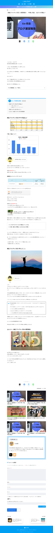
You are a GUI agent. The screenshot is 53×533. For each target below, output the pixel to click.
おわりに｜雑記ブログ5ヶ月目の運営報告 (17, 111)
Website (15, 456)
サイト (8, 491)
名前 (8, 482)
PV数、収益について (15, 105)
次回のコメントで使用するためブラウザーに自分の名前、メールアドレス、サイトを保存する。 (25, 496)
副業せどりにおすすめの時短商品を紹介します (26, 6)
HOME (27, 527)
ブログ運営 (44, 388)
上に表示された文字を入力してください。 (15, 501)
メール (9, 487)
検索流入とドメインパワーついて (17, 107)
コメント (9, 468)
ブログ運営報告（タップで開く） (14, 87)
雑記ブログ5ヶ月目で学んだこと (15, 109)
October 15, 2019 (29, 312)
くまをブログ (26, 1)
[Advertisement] (26, 53)
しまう (24, 100)
